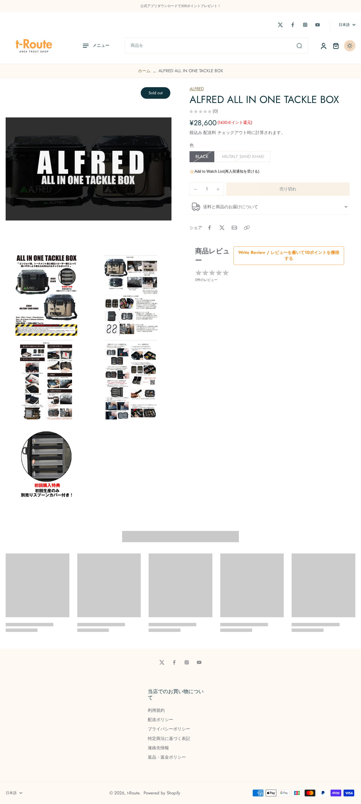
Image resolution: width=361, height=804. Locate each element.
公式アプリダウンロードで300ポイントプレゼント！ (180, 5)
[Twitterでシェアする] (222, 227)
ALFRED (197, 89)
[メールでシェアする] (234, 227)
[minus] (195, 189)
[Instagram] (305, 25)
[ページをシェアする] (247, 227)
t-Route (133, 793)
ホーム (144, 71)
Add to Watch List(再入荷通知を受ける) (227, 171)
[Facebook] (293, 25)
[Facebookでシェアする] (209, 227)
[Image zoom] (88, 169)
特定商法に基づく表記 (169, 739)
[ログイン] (323, 45)
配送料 (210, 132)
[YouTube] (317, 25)
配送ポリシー (160, 720)
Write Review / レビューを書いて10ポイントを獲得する (288, 255)
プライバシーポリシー (169, 729)
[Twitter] (280, 25)
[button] (288, 189)
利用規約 (156, 710)
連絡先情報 (158, 748)
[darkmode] (349, 45)
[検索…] (299, 46)
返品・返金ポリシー (167, 757)
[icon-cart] (335, 45)
